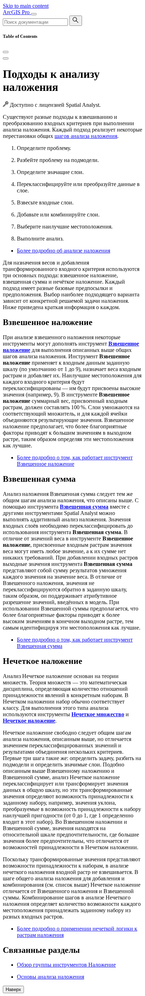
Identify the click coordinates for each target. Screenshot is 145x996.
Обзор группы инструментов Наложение (66, 965)
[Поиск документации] (75, 21)
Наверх (13, 989)
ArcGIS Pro (17, 12)
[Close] (5, 52)
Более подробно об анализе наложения (63, 251)
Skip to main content (26, 6)
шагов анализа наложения (86, 136)
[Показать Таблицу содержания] (5, 58)
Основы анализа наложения (50, 977)
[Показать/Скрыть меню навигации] (34, 14)
